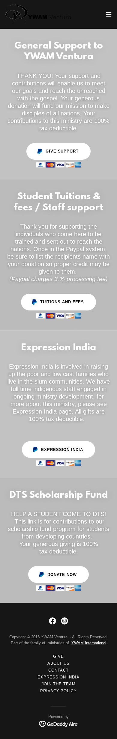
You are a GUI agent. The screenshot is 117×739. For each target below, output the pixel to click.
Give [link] (58, 656)
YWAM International (88, 643)
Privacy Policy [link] (58, 691)
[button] (109, 14)
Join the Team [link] (59, 684)
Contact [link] (58, 670)
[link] (38, 14)
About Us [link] (58, 663)
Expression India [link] (59, 677)
